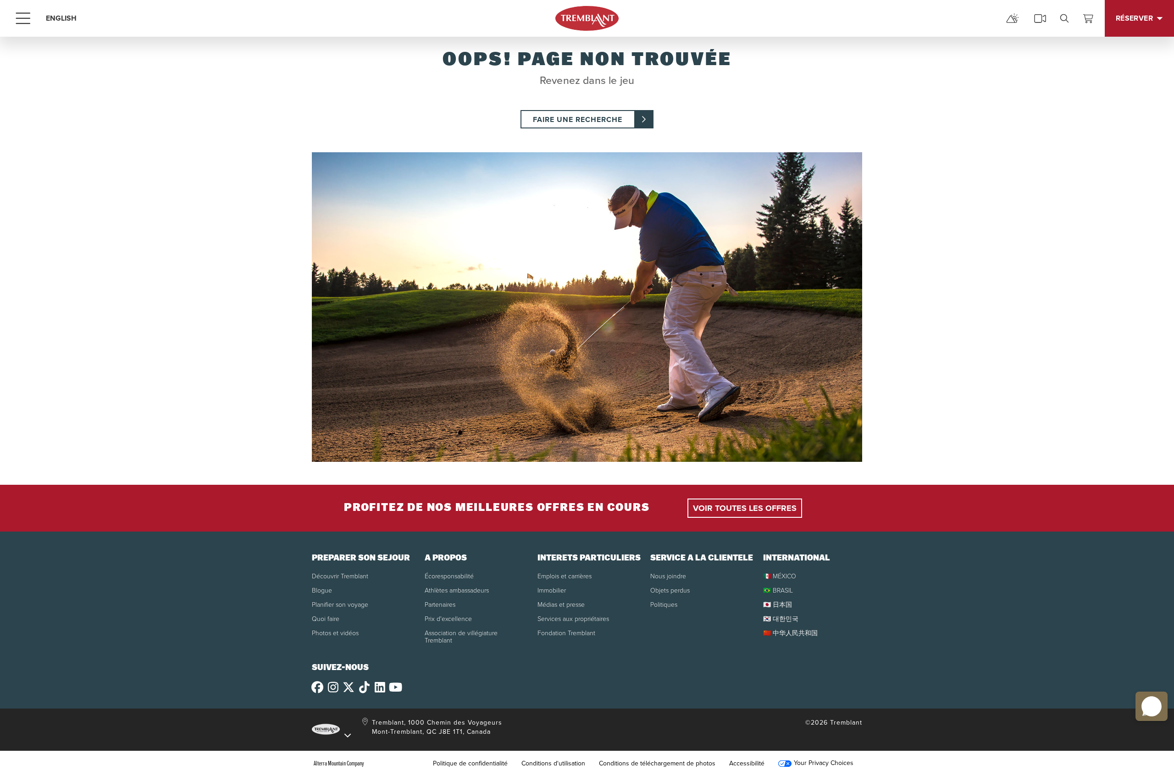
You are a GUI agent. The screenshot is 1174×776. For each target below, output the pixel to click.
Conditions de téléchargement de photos (657, 763)
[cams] (1040, 18)
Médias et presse (561, 604)
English (61, 18)
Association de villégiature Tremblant (461, 636)
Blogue (322, 590)
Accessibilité (746, 763)
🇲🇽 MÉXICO (779, 575)
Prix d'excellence (448, 618)
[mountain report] (1012, 18)
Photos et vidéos (335, 632)
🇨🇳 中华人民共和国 (790, 632)
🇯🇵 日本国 (777, 604)
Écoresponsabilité (449, 575)
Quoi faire (325, 618)
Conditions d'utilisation (553, 763)
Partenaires (440, 604)
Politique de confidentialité (470, 763)
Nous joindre (668, 575)
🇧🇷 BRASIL (778, 590)
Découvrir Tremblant (340, 575)
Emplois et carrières (564, 575)
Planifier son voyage (340, 604)
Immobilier (551, 590)
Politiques (663, 604)
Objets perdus (670, 590)
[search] (1064, 18)
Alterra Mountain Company (339, 763)
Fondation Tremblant (566, 632)
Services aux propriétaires (573, 618)
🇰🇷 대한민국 (780, 618)
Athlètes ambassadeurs (457, 590)
